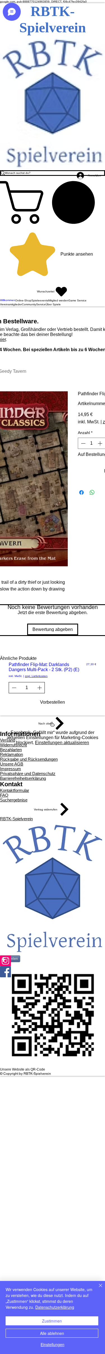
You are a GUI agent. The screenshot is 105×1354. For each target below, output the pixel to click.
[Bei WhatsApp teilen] (92, 492)
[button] (52, 202)
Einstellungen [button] (52, 1344)
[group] (52, 685)
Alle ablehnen (52, 1333)
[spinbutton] (92, 443)
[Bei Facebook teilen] (81, 492)
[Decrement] (83, 443)
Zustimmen (52, 1321)
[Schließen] (97, 1289)
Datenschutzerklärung (54, 1307)
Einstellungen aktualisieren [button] (62, 742)
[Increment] (100, 443)
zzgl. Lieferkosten (36, 676)
